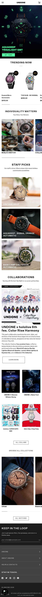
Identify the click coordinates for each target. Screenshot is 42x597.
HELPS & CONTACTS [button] (9, 564)
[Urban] (18, 481)
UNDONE (6, 587)
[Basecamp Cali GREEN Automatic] (21, 255)
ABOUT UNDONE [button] (8, 558)
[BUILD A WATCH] (18, 135)
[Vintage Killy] (21, 192)
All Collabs (21, 442)
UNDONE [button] (5, 551)
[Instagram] (14, 578)
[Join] (37, 540)
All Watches (21, 518)
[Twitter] (6, 578)
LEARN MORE (14, 360)
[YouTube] (18, 578)
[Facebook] (2, 578)
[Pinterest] (10, 578)
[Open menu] (5, 2)
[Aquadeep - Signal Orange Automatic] (21, 224)
